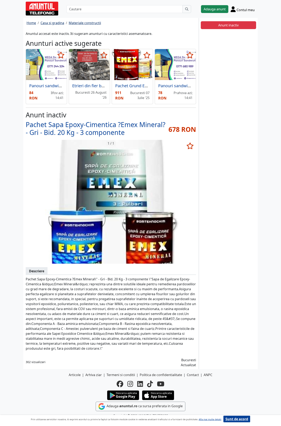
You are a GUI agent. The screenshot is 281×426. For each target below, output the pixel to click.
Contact (193, 375)
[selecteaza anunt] (61, 55)
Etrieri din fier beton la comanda (102, 86)
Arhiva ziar (93, 375)
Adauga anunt (215, 9)
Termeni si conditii (121, 375)
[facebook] (120, 384)
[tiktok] (150, 384)
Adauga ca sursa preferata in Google (144, 406)
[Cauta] (186, 9)
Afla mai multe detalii (210, 419)
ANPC (208, 375)
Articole (75, 375)
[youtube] (160, 384)
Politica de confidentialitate (161, 375)
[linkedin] (140, 384)
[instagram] (130, 384)
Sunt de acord (236, 419)
